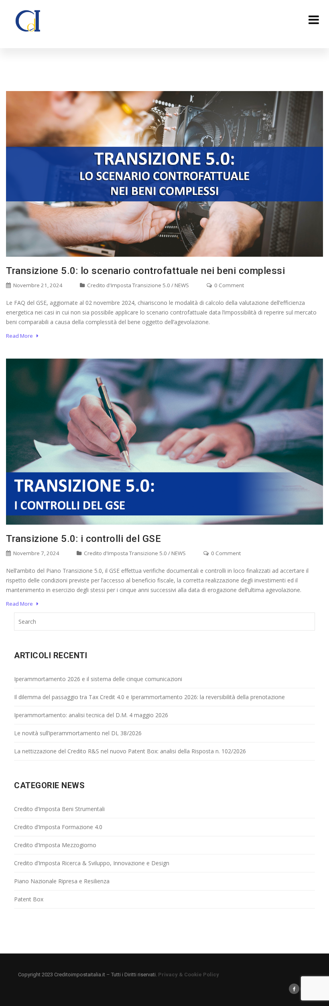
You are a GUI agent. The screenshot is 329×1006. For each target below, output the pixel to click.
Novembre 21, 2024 (37, 285)
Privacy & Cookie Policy (188, 975)
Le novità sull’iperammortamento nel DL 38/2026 (78, 733)
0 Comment (228, 285)
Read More (21, 335)
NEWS (182, 285)
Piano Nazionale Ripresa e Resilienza (62, 881)
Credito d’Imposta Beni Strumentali (59, 809)
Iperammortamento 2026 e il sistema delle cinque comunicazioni (98, 679)
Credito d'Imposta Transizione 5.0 (128, 285)
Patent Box (28, 899)
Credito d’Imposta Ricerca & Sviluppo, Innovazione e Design (91, 863)
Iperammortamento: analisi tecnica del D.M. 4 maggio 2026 (91, 715)
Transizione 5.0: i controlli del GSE (83, 538)
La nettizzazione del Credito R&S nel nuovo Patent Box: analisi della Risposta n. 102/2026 (130, 751)
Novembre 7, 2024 (35, 553)
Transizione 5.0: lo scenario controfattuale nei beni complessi (145, 270)
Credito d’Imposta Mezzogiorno (55, 845)
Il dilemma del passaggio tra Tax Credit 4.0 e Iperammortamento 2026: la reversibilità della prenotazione (149, 697)
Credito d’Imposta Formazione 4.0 (58, 827)
